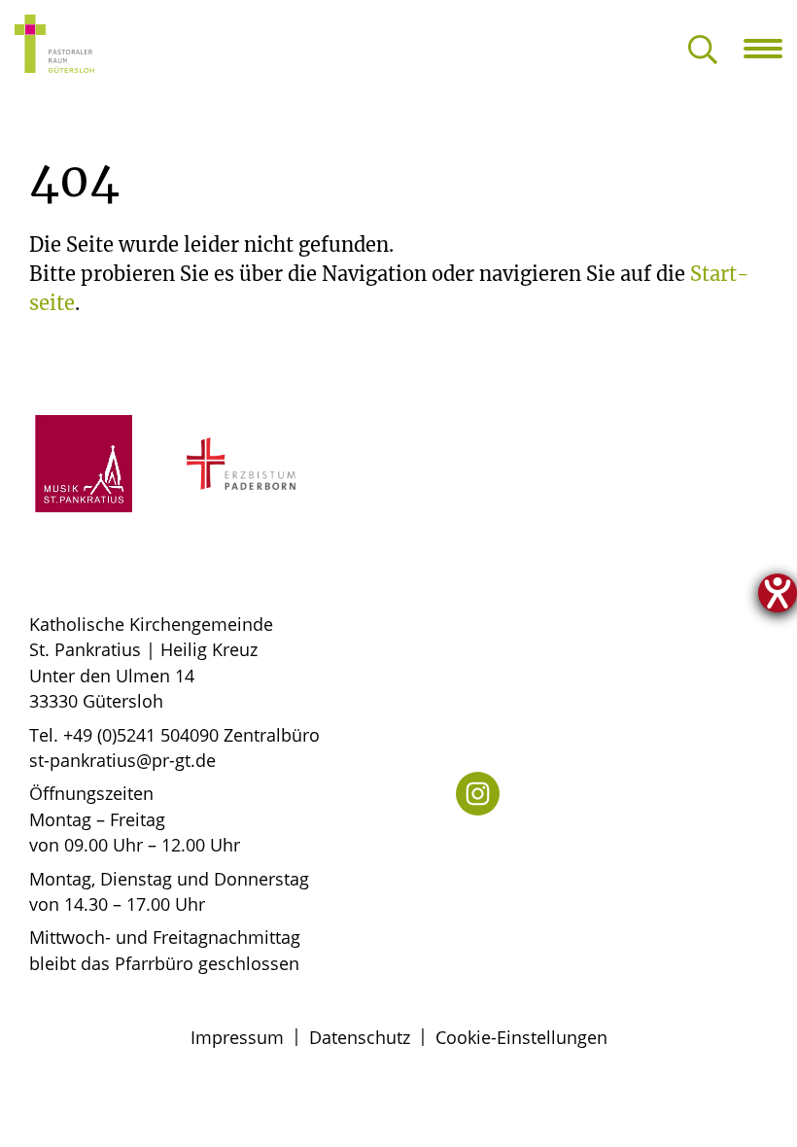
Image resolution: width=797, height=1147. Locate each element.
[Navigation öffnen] (770, 48)
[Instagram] (478, 794)
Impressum (237, 1037)
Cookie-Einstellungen (521, 1037)
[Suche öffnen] (702, 51)
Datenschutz (359, 1037)
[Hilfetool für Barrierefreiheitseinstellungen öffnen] (777, 593)
